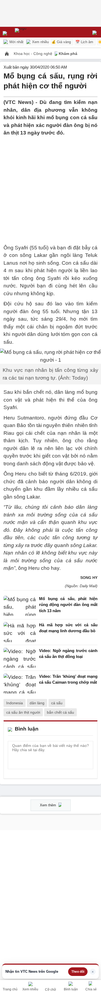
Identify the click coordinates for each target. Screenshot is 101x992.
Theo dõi (77, 972)
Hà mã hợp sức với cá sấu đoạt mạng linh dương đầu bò (68, 628)
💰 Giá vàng (61, 42)
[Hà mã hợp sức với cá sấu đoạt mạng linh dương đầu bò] (20, 632)
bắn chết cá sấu (60, 712)
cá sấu (56, 703)
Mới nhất (15, 42)
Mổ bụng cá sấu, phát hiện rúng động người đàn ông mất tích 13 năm (68, 604)
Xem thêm (48, 805)
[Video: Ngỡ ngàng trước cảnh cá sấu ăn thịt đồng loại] (20, 658)
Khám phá (68, 53)
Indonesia (14, 703)
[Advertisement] (50, 187)
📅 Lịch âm (84, 42)
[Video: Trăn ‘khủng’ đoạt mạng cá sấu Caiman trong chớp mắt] (20, 683)
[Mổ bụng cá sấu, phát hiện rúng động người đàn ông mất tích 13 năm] (20, 606)
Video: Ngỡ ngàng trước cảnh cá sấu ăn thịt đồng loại (68, 653)
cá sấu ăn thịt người (23, 712)
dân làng (37, 703)
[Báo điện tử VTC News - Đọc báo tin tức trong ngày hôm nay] (33, 32)
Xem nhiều (40, 42)
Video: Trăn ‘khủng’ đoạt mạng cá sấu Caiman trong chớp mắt (68, 679)
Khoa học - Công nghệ (33, 53)
